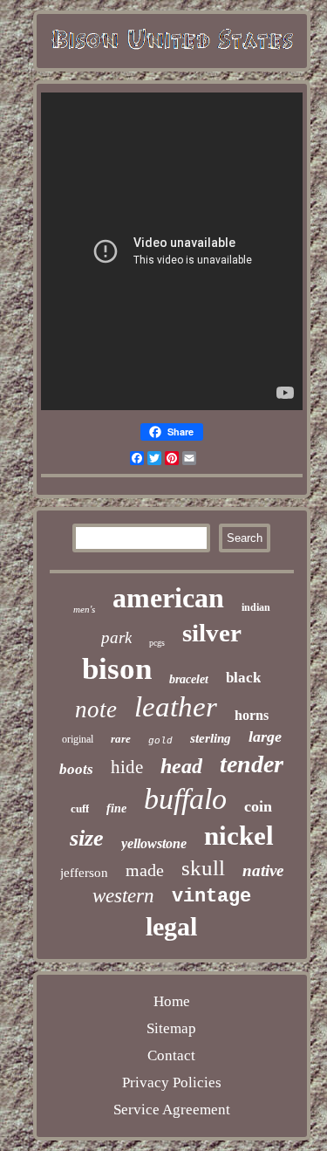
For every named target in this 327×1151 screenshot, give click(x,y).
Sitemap (171, 1028)
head (181, 766)
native (262, 870)
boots (76, 769)
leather (175, 707)
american (168, 597)
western (123, 896)
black (243, 677)
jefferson (84, 873)
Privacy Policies (171, 1082)
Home (171, 1001)
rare (121, 738)
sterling (210, 738)
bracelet (188, 679)
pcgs (157, 642)
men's (84, 609)
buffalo (185, 799)
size (87, 838)
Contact (171, 1055)
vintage (211, 897)
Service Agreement (171, 1109)
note (96, 709)
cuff (80, 808)
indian (256, 607)
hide (127, 767)
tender (251, 764)
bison (117, 669)
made (145, 870)
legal (171, 926)
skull (203, 868)
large (265, 736)
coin (258, 806)
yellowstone (154, 843)
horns (252, 715)
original (77, 739)
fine (116, 808)
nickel (239, 835)
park (116, 637)
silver (212, 633)
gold (160, 741)
